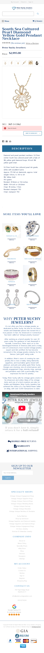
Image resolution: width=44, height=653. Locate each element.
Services (22, 554)
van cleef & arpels (32, 259)
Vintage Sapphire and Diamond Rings (22, 524)
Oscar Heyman (32, 236)
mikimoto (11, 259)
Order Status (22, 568)
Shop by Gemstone (22, 519)
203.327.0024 (22, 600)
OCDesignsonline (36, 627)
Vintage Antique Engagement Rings (22, 496)
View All (11, 239)
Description (22, 148)
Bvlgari (32, 281)
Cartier (11, 304)
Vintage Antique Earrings (22, 506)
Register (22, 578)
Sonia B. (11, 281)
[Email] (7, 141)
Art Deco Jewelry (22, 529)
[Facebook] (3, 141)
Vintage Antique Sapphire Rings (22, 499)
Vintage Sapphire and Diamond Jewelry (22, 521)
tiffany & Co (11, 236)
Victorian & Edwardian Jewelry (22, 531)
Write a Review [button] (32, 43)
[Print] (10, 141)
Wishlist (22, 573)
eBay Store (22, 548)
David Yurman (32, 304)
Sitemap (22, 559)
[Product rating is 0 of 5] (6, 43)
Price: (4, 54)
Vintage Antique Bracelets (22, 509)
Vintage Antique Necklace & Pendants (22, 511)
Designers (22, 556)
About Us (22, 541)
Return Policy (22, 543)
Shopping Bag (22, 581)
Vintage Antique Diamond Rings (22, 501)
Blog (22, 551)
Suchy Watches (22, 516)
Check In (24, 2)
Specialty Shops (22, 546)
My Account (15, 2)
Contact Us (22, 571)
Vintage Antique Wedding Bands (22, 504)
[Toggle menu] (3, 21)
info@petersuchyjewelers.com (22, 596)
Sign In (31, 2)
